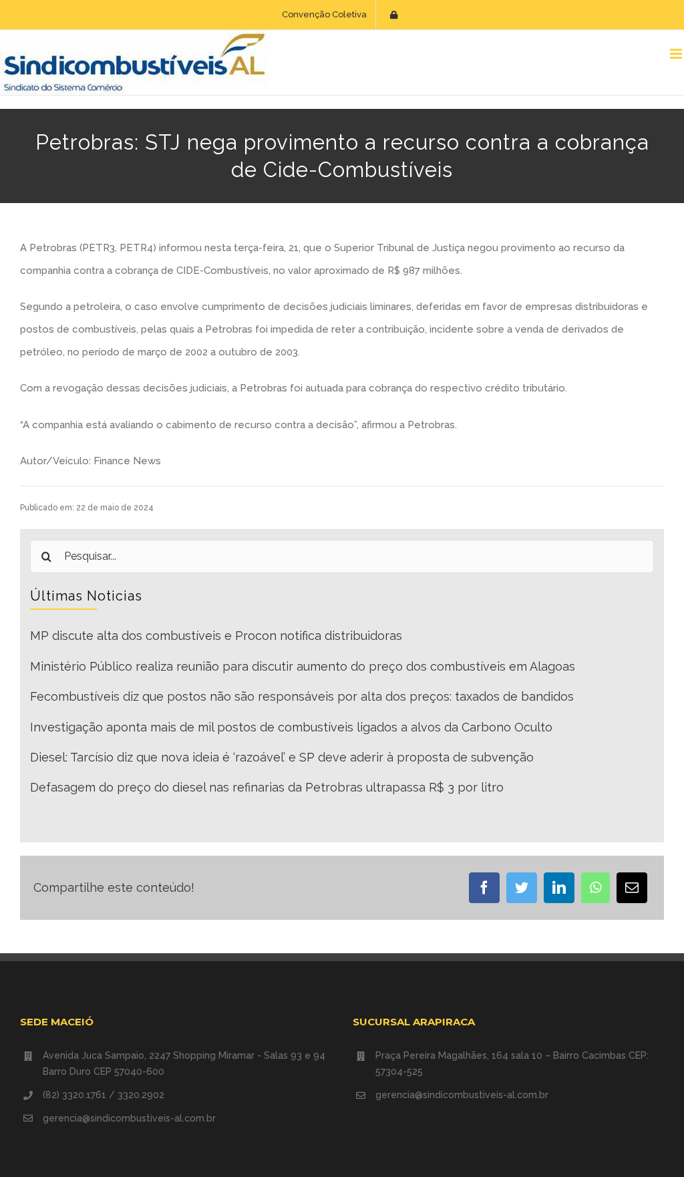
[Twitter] (521, 887)
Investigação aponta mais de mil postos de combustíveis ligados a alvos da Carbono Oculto (291, 727)
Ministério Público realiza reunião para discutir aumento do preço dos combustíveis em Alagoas (302, 666)
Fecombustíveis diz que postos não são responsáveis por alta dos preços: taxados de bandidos (302, 696)
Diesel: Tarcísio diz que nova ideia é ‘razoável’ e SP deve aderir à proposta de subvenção (282, 757)
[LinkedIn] (559, 887)
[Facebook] (484, 887)
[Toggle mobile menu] (677, 54)
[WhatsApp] (595, 887)
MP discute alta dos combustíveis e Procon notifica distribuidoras (216, 636)
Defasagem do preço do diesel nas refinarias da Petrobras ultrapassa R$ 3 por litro (267, 787)
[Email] (632, 887)
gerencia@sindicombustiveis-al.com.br (129, 1118)
